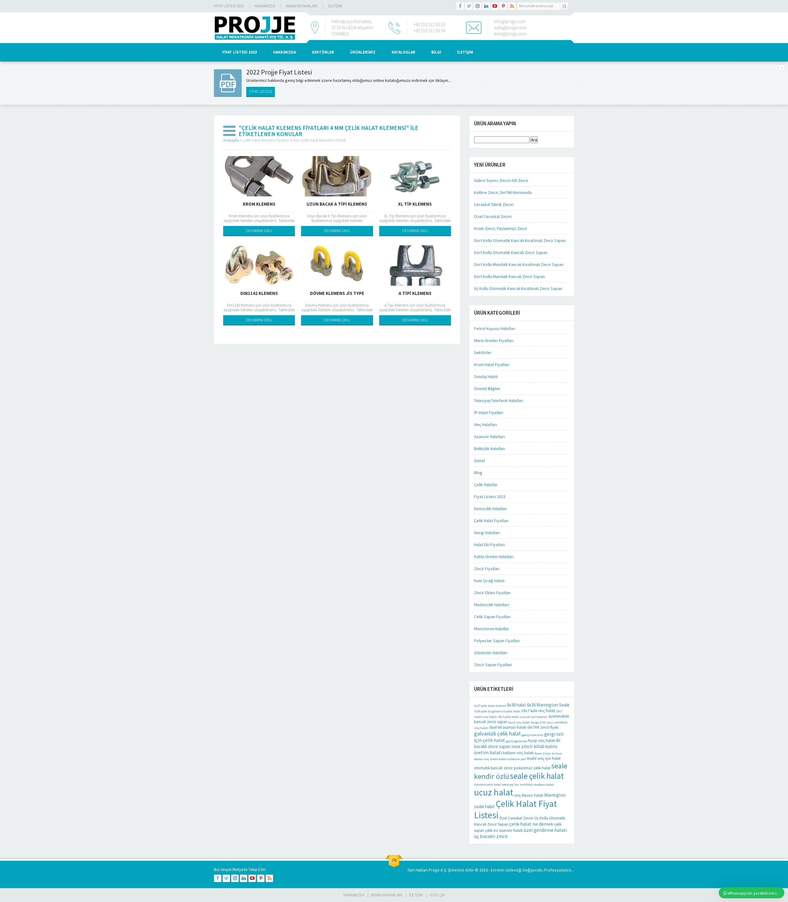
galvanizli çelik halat (497, 733)
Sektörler (483, 352)
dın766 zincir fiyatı (542, 727)
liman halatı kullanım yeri (508, 759)
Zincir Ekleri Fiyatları (492, 592)
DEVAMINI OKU (259, 230)
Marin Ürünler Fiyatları (493, 340)
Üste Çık (437, 895)
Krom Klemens (259, 204)
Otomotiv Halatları (490, 652)
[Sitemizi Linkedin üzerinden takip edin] (486, 6)
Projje (434, 870)
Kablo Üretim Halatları (493, 556)
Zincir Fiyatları (487, 568)
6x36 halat (516, 705)
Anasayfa (231, 140)
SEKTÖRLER (323, 52)
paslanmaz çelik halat (532, 768)
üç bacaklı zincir (491, 836)
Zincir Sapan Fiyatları (493, 664)
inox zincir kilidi (527, 746)
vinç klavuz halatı (528, 795)
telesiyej (507, 785)
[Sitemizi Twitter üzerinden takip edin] (468, 6)
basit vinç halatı (519, 722)
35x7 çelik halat (508, 717)
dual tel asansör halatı (507, 727)
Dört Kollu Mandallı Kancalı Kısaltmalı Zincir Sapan (518, 264)
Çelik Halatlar (486, 484)
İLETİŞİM (335, 6)
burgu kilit (538, 722)
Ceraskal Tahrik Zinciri (494, 204)
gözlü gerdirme (516, 741)
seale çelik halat (537, 776)
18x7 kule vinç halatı (538, 710)
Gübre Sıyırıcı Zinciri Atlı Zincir (501, 180)
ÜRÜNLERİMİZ (363, 52)
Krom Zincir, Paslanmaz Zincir (500, 228)
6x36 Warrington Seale (548, 705)
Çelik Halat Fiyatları (491, 520)
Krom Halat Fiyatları (491, 364)
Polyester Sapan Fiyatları (497, 640)
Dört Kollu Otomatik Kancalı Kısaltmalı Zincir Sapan (520, 240)
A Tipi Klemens (415, 293)
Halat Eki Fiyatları (489, 544)
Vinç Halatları (485, 424)
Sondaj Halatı (486, 376)
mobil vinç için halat (544, 758)
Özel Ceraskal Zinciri (493, 216)
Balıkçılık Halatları (489, 448)
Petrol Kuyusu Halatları (494, 328)
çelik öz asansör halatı (504, 830)
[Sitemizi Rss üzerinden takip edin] (512, 6)
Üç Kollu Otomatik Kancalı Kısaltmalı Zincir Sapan (518, 288)
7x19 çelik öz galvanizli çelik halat (497, 711)
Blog (478, 472)
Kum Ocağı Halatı (489, 580)
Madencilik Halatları (491, 604)
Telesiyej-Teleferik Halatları (498, 400)
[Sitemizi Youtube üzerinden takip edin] (494, 6)
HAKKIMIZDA (284, 52)
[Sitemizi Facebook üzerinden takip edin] (460, 6)
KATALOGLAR (403, 52)
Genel (479, 460)
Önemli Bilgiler (487, 388)
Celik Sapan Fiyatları (492, 616)
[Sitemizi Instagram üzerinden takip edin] (477, 6)
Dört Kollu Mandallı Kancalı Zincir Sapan (509, 276)
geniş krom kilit (532, 735)
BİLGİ (436, 52)
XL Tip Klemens (415, 204)
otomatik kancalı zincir (493, 768)
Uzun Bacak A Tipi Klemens (337, 204)
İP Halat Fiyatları (488, 412)
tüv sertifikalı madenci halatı (534, 785)
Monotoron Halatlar (491, 628)
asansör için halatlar (533, 717)
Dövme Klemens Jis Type (337, 293)
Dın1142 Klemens (259, 293)
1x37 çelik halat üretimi (490, 706)
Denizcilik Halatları (490, 508)
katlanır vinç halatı (518, 752)
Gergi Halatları (487, 532)
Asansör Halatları (489, 436)
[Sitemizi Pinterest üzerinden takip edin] (503, 6)
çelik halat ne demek (531, 824)
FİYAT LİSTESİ (260, 91)
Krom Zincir (543, 753)
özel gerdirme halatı (545, 830)
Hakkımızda (265, 6)
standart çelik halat (487, 785)
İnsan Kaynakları (301, 6)
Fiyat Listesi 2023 (229, 6)
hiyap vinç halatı (541, 740)
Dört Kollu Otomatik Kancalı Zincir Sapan (510, 252)
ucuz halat (493, 792)
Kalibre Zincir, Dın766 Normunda (503, 192)
